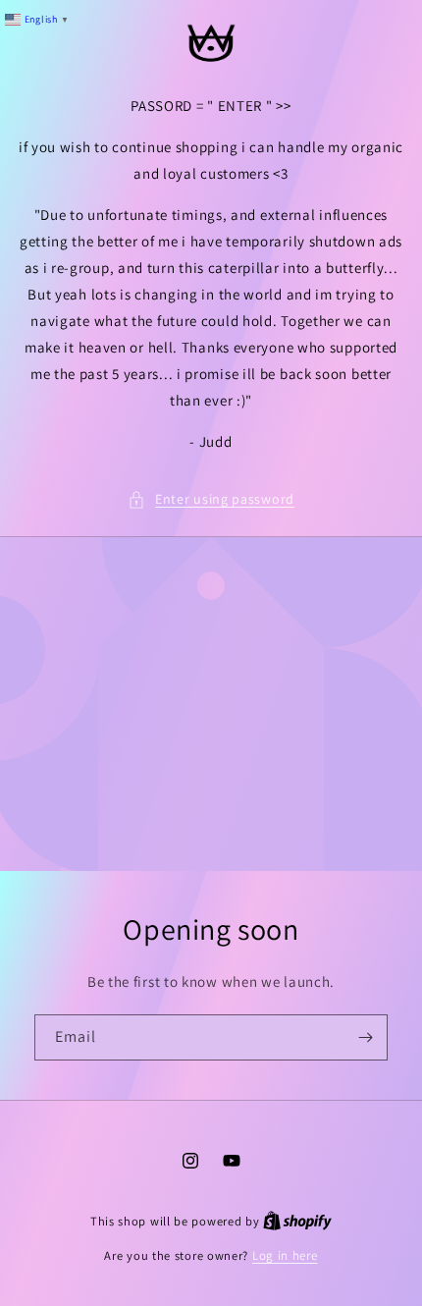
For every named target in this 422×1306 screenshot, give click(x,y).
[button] (211, 499)
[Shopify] (297, 1221)
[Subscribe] (365, 1037)
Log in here (285, 1255)
